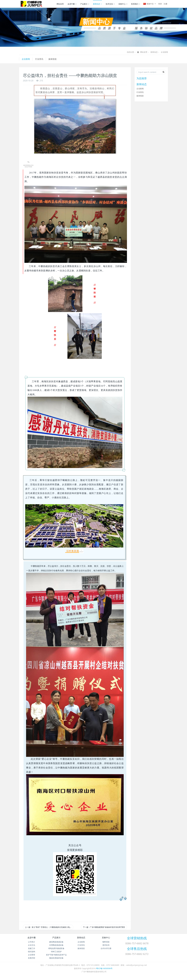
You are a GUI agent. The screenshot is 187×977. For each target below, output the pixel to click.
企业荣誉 (31, 955)
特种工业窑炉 (56, 951)
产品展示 (83, 4)
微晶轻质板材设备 (56, 958)
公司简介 (31, 942)
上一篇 (48, 927)
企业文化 (31, 945)
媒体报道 (52, 59)
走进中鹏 (71, 4)
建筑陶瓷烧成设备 (56, 942)
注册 (165, 4)
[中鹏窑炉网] (30, 4)
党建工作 (31, 948)
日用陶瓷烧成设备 (56, 945)
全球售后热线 (137, 948)
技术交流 (109, 4)
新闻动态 (96, 4)
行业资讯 (39, 59)
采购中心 (122, 4)
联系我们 (134, 4)
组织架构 (31, 951)
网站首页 (60, 4)
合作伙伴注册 (106, 948)
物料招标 (106, 942)
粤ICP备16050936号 (104, 968)
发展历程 (31, 958)
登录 (160, 4)
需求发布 (106, 945)
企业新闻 (164, 52)
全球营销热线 (137, 938)
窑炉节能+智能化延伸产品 (56, 955)
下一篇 (104, 927)
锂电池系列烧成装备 (56, 948)
